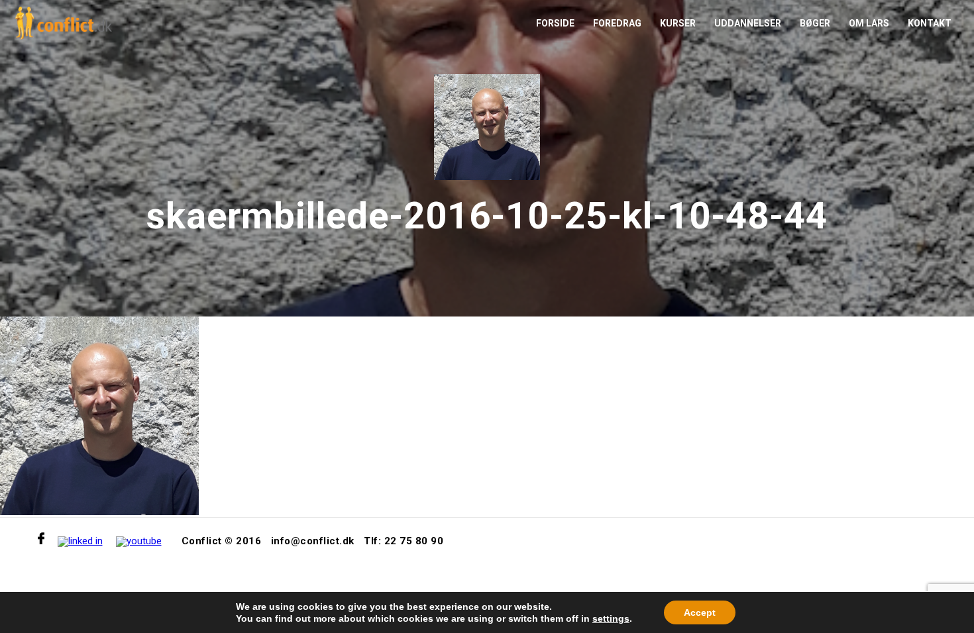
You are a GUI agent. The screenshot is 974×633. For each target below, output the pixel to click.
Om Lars (869, 23)
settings (610, 618)
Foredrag (617, 23)
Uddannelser (747, 23)
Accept (700, 612)
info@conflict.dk (312, 541)
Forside (555, 23)
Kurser (678, 23)
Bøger (815, 23)
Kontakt (929, 23)
